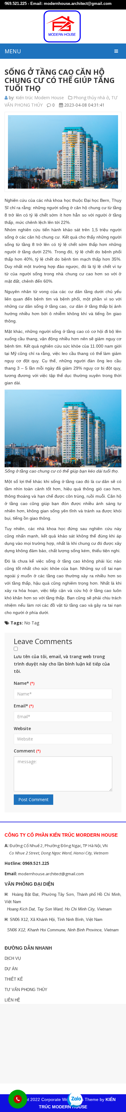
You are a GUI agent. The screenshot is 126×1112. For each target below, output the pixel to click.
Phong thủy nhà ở (91, 97)
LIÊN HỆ (12, 1000)
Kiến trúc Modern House (40, 97)
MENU (13, 51)
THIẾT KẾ (14, 979)
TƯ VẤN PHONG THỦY (26, 989)
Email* (21, 706)
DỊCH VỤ (13, 958)
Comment (24, 751)
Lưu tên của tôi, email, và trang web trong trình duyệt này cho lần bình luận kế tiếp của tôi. (62, 664)
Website (22, 728)
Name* (21, 683)
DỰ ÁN (11, 969)
